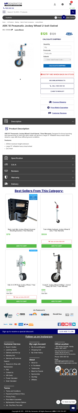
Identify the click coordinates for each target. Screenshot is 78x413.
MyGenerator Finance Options (16, 402)
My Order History (37, 353)
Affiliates (34, 380)
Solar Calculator (11, 381)
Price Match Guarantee (13, 399)
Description (16, 121)
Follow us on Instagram (39, 336)
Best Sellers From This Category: (39, 191)
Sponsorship (35, 374)
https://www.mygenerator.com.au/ (66, 363)
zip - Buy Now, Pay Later (14, 405)
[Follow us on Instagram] (70, 324)
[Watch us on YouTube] (67, 324)
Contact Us (9, 372)
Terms (7, 388)
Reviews (15, 171)
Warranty (15, 177)
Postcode (47, 50)
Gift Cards (9, 375)
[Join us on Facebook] (59, 324)
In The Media (35, 365)
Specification (17, 158)
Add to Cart (21, 246)
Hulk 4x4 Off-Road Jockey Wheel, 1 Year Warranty (21, 285)
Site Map (34, 377)
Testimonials (35, 368)
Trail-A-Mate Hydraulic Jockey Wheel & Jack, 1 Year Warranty (56, 230)
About (32, 360)
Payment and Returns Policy (15, 394)
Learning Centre (11, 350)
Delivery (14, 184)
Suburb (46, 56)
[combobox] (38, 12)
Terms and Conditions (13, 391)
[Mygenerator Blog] (74, 324)
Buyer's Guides (11, 347)
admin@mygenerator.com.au (64, 361)
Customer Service (12, 344)
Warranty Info (10, 355)
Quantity (46, 44)
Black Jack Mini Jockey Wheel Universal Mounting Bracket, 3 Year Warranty (21, 230)
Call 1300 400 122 (58, 86)
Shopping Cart (36, 350)
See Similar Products (57, 80)
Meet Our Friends (37, 371)
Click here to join (66, 331)
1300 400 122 (9, 8)
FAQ (7, 370)
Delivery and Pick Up (13, 353)
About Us (34, 363)
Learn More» (19, 30)
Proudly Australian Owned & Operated (42, 17)
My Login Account (37, 344)
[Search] (73, 12)
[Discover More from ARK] (69, 33)
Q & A (13, 165)
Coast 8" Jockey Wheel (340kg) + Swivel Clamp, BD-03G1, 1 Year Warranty (56, 285)
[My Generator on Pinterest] (63, 324)
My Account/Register (38, 347)
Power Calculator (11, 378)
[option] (40, 18)
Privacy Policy (10, 397)
